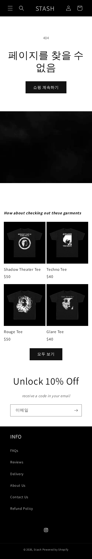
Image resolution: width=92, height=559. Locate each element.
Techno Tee (57, 269)
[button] (10, 8)
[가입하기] (76, 410)
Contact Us (19, 497)
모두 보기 (46, 354)
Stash (38, 549)
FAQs (14, 450)
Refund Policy (21, 508)
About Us (18, 485)
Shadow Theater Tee (22, 269)
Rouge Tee (13, 331)
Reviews (16, 462)
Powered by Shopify (55, 549)
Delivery (17, 474)
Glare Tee (55, 331)
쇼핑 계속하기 (46, 87)
